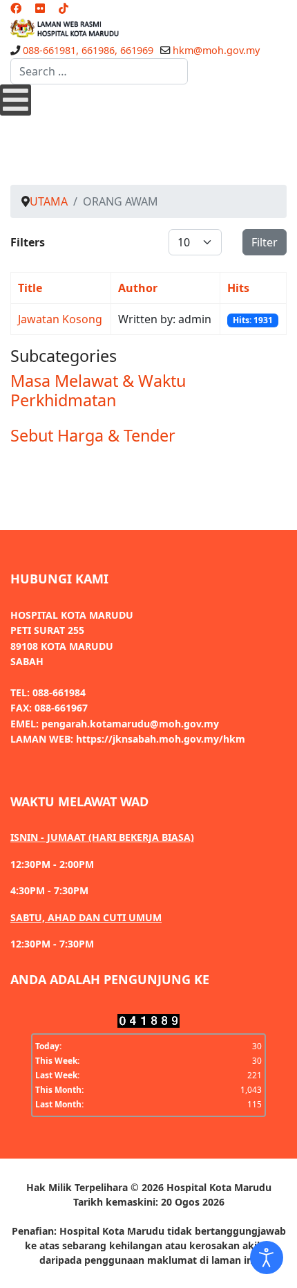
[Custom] (63, 8)
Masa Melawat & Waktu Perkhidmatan (98, 390)
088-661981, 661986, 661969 (88, 50)
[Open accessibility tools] (266, 1257)
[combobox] (99, 71)
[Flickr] (40, 8)
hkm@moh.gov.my (216, 50)
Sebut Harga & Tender (92, 435)
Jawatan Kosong (60, 319)
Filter (264, 242)
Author (137, 288)
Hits (238, 288)
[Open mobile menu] (15, 100)
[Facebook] (15, 8)
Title (30, 288)
